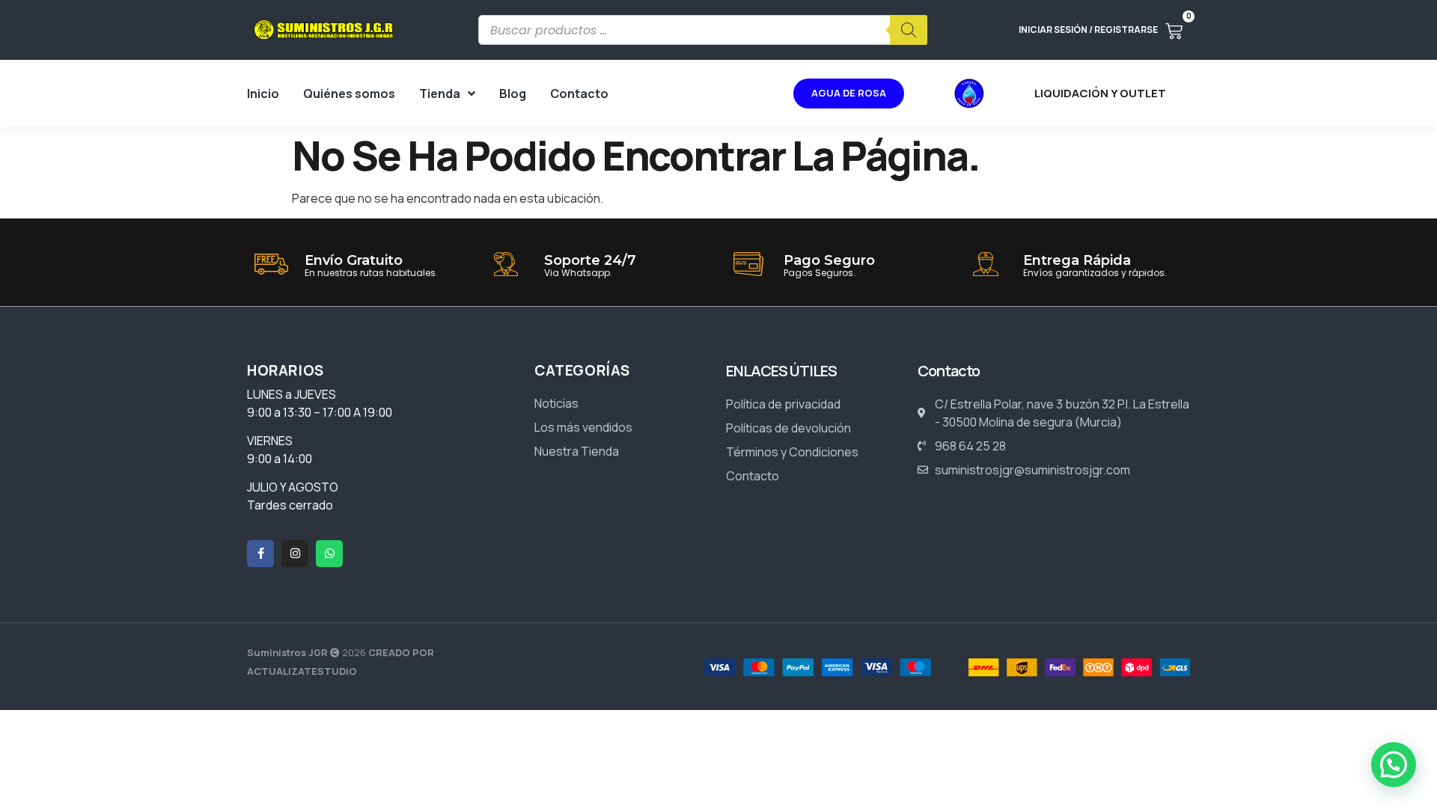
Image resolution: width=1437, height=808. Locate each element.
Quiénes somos (349, 93)
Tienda (439, 93)
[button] (1393, 764)
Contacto (579, 93)
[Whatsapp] (329, 553)
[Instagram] (294, 553)
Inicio (263, 93)
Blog (512, 93)
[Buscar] (908, 30)
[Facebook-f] (260, 553)
